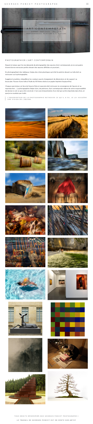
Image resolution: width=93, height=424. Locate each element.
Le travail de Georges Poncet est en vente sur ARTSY (46, 420)
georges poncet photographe (31, 4)
